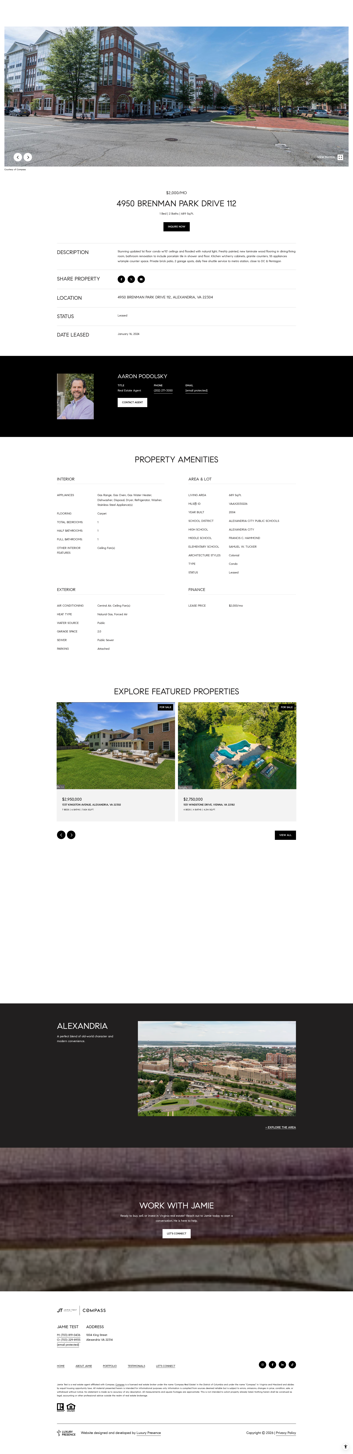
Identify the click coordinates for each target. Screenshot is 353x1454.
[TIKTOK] (292, 1364)
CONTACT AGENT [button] (132, 402)
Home (61, 1366)
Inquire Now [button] (176, 226)
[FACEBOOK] (272, 1364)
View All (285, 835)
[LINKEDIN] (282, 1364)
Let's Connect (165, 1366)
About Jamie (84, 1366)
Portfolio (110, 1366)
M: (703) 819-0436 (68, 1335)
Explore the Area (282, 1127)
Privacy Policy (286, 1433)
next (28, 157)
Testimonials (136, 1366)
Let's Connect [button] (176, 1233)
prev (18, 157)
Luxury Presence (149, 1433)
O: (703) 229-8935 (68, 1339)
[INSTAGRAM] (262, 1364)
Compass (119, 1384)
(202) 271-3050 (163, 390)
